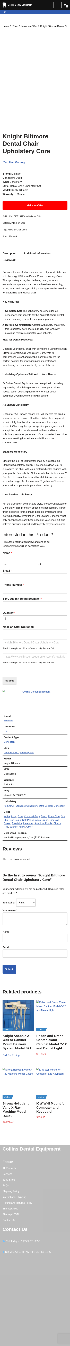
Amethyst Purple (43, 823)
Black (44, 816)
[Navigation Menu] (58, 5)
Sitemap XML (10, 1208)
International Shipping (14, 1197)
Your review (10, 910)
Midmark (13, 236)
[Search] (5, 12)
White (7, 816)
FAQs (6, 1185)
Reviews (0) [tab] (9, 259)
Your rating (9, 902)
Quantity (9, 612)
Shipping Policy (11, 1191)
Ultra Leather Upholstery (52, 806)
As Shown (9, 806)
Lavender (28, 823)
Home (6, 26)
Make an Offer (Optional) (18, 626)
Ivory (13, 816)
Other (29, 826)
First (5, 564)
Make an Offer (29, 26)
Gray (20, 816)
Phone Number (13, 584)
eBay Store (9, 1179)
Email (7, 570)
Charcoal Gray (32, 816)
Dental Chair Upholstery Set (19, 752)
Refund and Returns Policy (17, 1202)
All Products (9, 1168)
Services (7, 1173)
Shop (15, 26)
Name (7, 553)
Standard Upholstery (27, 806)
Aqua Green (41, 820)
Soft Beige (15, 820)
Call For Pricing (14, 162)
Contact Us (9, 1220)
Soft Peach (28, 820)
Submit (9, 680)
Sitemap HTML (11, 1214)
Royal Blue (54, 816)
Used (24, 230)
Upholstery (9, 742)
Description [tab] (9, 253)
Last (39, 564)
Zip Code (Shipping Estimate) (22, 598)
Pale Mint (17, 823)
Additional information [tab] (37, 253)
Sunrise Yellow (17, 826)
